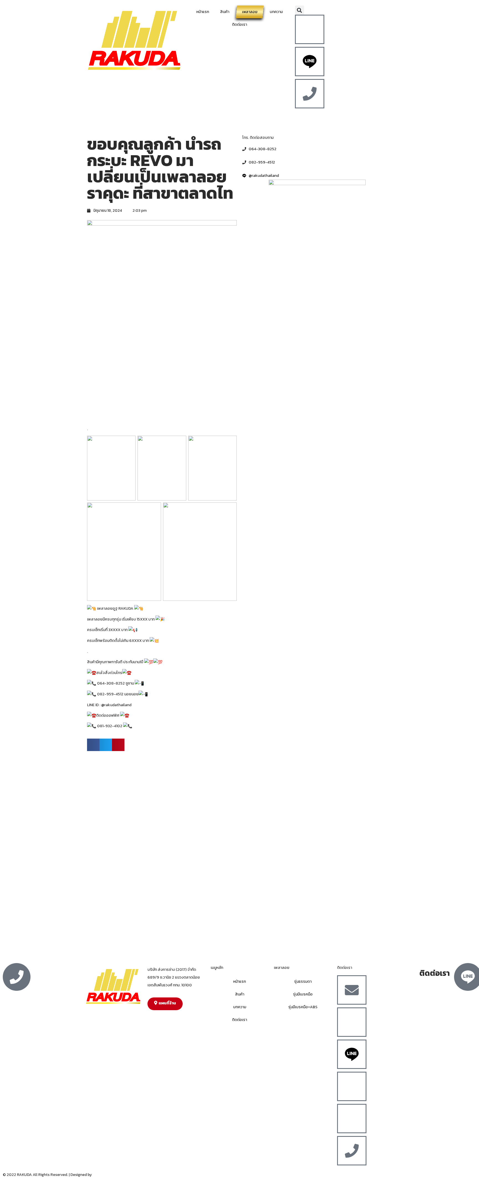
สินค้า (224, 12)
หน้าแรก (202, 12)
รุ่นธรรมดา (303, 981)
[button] (299, 10)
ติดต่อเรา (239, 24)
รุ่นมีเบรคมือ (303, 994)
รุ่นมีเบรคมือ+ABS (302, 1007)
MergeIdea (102, 1175)
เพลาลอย (250, 12)
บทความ (276, 12)
